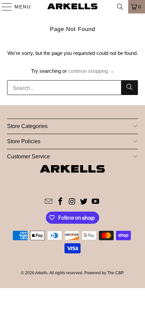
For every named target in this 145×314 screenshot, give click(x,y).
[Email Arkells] (49, 202)
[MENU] (4, 6)
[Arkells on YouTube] (96, 202)
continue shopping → (91, 71)
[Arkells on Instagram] (72, 202)
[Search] (120, 6)
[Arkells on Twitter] (84, 202)
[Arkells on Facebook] (60, 202)
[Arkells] (72, 6)
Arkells (41, 273)
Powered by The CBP (103, 273)
